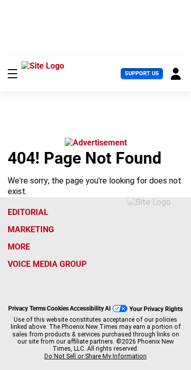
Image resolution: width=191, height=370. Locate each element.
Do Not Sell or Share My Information (95, 356)
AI (108, 308)
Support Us (142, 73)
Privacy (18, 308)
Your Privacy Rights (156, 308)
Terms (38, 308)
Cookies (58, 308)
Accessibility (87, 308)
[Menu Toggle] (12, 74)
